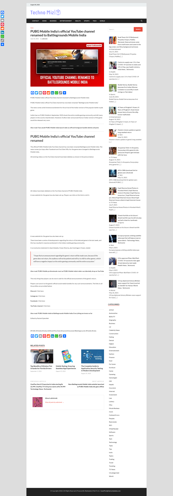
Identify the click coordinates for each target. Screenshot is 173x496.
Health (78, 21)
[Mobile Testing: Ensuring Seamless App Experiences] (67, 357)
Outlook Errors (114, 415)
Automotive (113, 313)
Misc (110, 405)
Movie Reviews (114, 408)
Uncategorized (114, 473)
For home (112, 364)
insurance (112, 388)
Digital (111, 344)
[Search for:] (125, 29)
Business (53, 21)
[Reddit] (2, 28)
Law (110, 398)
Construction (113, 333)
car (110, 327)
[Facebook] (2, 12)
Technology (113, 442)
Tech (94, 21)
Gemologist (113, 378)
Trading (111, 459)
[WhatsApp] (2, 36)
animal (111, 310)
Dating (111, 337)
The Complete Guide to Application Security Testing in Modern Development (92, 368)
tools (111, 452)
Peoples (112, 418)
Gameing (112, 374)
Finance (111, 357)
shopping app (113, 429)
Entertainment (66, 21)
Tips (110, 449)
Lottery (111, 401)
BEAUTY (112, 317)
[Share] (2, 44)
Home (44, 21)
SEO (110, 425)
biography (112, 320)
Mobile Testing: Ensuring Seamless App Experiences (66, 367)
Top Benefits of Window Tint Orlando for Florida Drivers (41, 367)
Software (112, 432)
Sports (86, 21)
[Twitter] (2, 16)
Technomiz (88, 491)
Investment (113, 395)
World (102, 21)
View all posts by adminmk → (54, 402)
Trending (112, 466)
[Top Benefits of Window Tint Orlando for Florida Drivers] (41, 357)
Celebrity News (114, 330)
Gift (110, 381)
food (110, 361)
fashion (111, 354)
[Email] (2, 20)
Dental (111, 340)
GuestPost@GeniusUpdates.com (111, 491)
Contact (35, 21)
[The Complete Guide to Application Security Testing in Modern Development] (92, 357)
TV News (112, 469)
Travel (111, 463)
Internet (112, 391)
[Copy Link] (2, 40)
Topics (111, 456)
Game (111, 371)
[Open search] (141, 21)
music (111, 412)
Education (112, 347)
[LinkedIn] (2, 32)
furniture (112, 367)
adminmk (44, 39)
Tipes (111, 446)
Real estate (113, 422)
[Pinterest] (2, 24)
